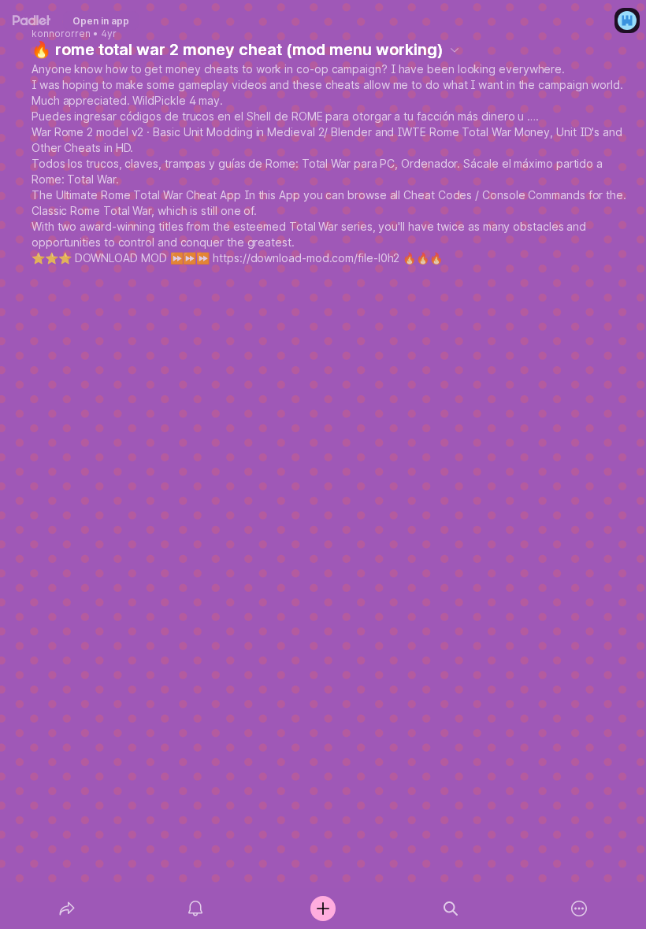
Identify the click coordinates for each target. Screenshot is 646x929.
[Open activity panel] (195, 908)
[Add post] (323, 908)
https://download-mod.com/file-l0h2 (306, 258)
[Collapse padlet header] (454, 49)
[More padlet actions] (579, 908)
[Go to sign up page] (627, 20)
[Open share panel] (67, 908)
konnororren (61, 33)
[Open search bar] (450, 908)
